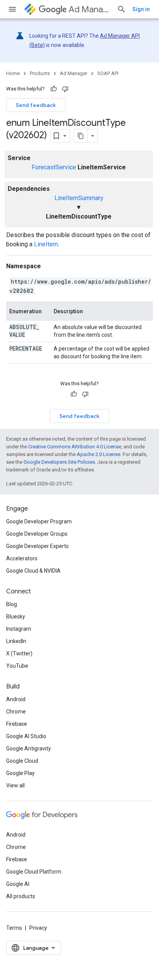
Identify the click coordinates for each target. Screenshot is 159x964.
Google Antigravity (28, 748)
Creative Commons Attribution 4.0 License (74, 446)
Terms (14, 928)
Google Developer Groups (37, 534)
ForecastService (54, 167)
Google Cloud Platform (33, 872)
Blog (11, 604)
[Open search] (121, 9)
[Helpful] (53, 89)
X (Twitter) (19, 653)
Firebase (16, 724)
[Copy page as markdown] (81, 135)
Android (15, 699)
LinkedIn (16, 641)
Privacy (38, 928)
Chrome (16, 711)
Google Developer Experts (37, 546)
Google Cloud (22, 761)
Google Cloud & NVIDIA (33, 571)
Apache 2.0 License (98, 454)
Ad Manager (90, 9)
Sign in (141, 9)
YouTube (17, 666)
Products (40, 73)
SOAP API (107, 73)
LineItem (46, 244)
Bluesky (15, 616)
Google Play (20, 773)
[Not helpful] (65, 89)
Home (13, 73)
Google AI (17, 884)
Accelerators (21, 558)
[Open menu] (12, 9)
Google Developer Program (39, 521)
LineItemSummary (78, 198)
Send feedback (36, 105)
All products (20, 896)
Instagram (18, 629)
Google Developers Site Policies (59, 462)
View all (15, 785)
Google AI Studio (26, 736)
